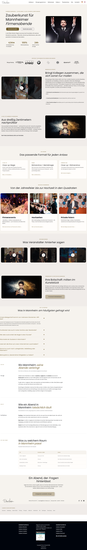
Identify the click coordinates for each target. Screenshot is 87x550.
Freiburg (20, 510)
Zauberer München (23, 527)
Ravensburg (49, 510)
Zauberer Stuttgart (23, 533)
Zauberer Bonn (59, 531)
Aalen (54, 510)
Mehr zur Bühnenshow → (36, 174)
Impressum (43, 547)
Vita (72, 2)
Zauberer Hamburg (23, 529)
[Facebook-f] (79, 500)
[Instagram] (81, 500)
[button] (33, 2)
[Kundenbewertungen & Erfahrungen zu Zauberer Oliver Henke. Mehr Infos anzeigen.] (40, 540)
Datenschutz (43, 548)
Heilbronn (30, 510)
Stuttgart (25, 510)
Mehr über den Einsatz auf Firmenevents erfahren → (12, 226)
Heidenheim (35, 510)
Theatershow (65, 2)
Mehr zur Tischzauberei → (7, 174)
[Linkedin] (83, 500)
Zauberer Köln (59, 529)
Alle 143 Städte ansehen (61, 536)
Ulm (39, 510)
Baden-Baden (15, 510)
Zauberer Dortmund (60, 533)
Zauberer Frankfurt (23, 531)
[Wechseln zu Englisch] (84, 2)
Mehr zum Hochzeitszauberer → (38, 226)
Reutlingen (44, 510)
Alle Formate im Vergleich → (66, 173)
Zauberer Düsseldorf (60, 527)
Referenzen (51, 2)
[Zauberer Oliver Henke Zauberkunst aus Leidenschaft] (5, 2)
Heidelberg (9, 510)
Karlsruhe (4, 510)
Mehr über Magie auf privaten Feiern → (68, 226)
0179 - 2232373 (42, 529)
